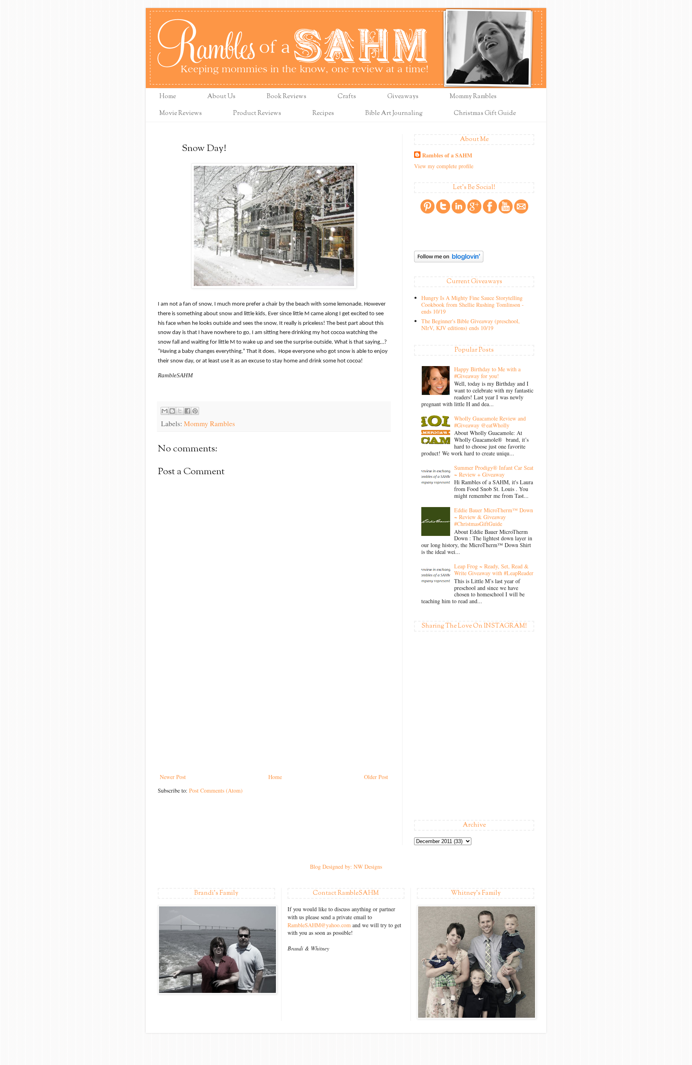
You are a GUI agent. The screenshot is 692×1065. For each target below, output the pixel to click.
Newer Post (173, 777)
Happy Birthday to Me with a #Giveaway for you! (487, 372)
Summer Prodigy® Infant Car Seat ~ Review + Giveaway (493, 471)
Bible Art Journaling (393, 113)
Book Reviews (286, 96)
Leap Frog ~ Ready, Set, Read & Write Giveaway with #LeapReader (493, 569)
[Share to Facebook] (187, 411)
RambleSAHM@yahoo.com (319, 925)
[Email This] (165, 411)
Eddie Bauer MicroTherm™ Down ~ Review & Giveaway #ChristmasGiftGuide (493, 516)
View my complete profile (443, 166)
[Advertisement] (274, 712)
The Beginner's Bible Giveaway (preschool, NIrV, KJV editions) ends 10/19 (470, 324)
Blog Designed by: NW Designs (346, 866)
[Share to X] (180, 411)
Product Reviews (257, 113)
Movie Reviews (180, 113)
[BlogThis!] (172, 411)
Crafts (347, 96)
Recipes (323, 113)
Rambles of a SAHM (447, 155)
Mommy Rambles (473, 96)
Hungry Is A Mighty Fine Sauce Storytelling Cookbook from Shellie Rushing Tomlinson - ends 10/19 (472, 304)
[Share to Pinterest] (195, 411)
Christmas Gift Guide (485, 113)
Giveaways (402, 96)
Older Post (376, 777)
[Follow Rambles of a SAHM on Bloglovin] (448, 260)
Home (167, 96)
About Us (221, 96)
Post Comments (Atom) (216, 790)
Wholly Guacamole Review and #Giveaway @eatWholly (490, 422)
